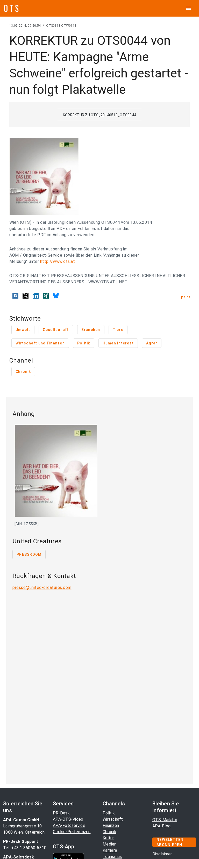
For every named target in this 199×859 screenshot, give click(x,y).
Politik (109, 813)
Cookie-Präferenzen (72, 831)
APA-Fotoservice (69, 825)
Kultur (108, 837)
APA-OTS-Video (68, 819)
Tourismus (112, 856)
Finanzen (111, 825)
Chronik (109, 831)
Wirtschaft (113, 819)
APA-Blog (161, 826)
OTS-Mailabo (164, 819)
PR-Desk (61, 813)
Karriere (110, 850)
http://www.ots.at (57, 261)
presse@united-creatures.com (42, 587)
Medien (110, 844)
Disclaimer (162, 853)
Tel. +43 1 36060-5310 (24, 847)
